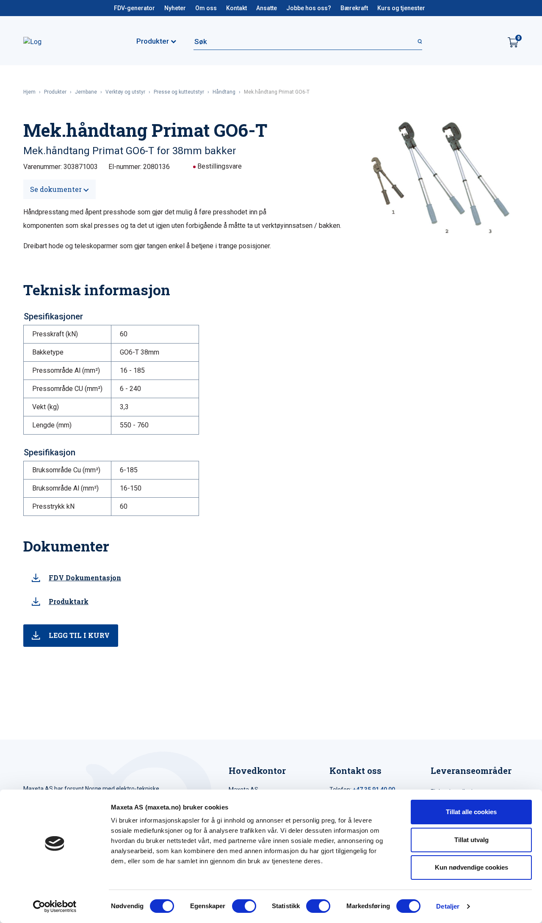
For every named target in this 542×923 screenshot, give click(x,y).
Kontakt (236, 8)
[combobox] (308, 41)
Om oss (206, 8)
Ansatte (266, 8)
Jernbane (86, 92)
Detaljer (447, 906)
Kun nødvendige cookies (471, 867)
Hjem (29, 92)
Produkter (55, 92)
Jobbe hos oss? (308, 8)
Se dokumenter (56, 189)
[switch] (244, 906)
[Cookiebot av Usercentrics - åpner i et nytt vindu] (55, 906)
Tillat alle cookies (471, 811)
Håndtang (224, 92)
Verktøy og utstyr (125, 92)
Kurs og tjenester (401, 8)
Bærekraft (354, 8)
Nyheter (175, 8)
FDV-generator (134, 8)
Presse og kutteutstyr (179, 92)
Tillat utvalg (471, 839)
